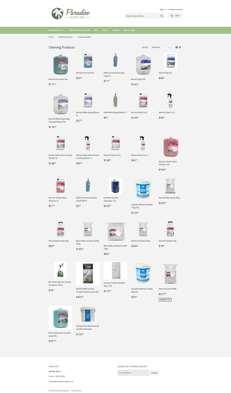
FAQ (96, 30)
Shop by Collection (79, 30)
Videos (115, 30)
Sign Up (154, 373)
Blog (105, 30)
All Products (56, 30)
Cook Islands (76, 391)
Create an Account (175, 9)
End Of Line (129, 30)
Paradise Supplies (62, 391)
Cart (177, 15)
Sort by (145, 47)
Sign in (162, 9)
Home (51, 37)
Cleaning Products (66, 37)
